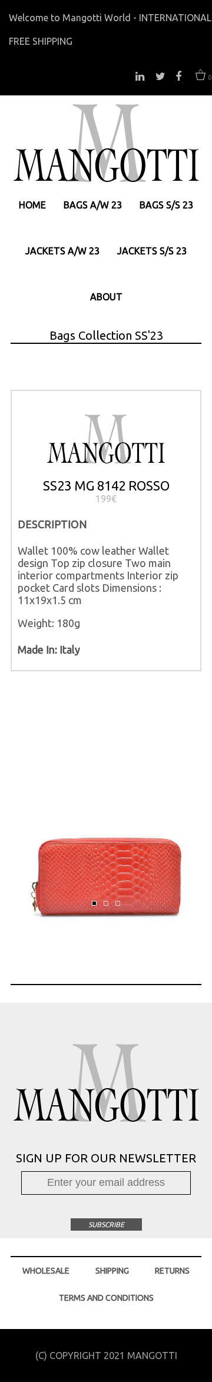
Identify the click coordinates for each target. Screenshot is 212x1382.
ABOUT (106, 296)
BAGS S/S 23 (166, 205)
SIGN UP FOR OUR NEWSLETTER (106, 1158)
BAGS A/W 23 (93, 205)
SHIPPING (112, 1270)
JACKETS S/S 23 (152, 251)
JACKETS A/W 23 (62, 251)
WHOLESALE (45, 1270)
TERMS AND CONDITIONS (106, 1298)
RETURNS (172, 1270)
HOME (32, 205)
